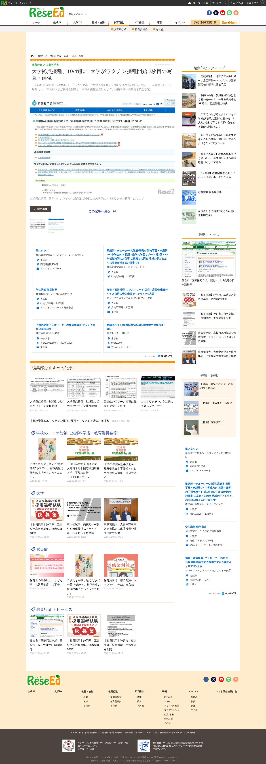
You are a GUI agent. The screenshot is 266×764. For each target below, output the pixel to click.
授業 (85, 697)
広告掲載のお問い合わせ (111, 732)
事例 (159, 22)
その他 (160, 29)
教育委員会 (141, 29)
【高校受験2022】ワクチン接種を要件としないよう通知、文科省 (80, 420)
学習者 (194, 697)
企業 (193, 706)
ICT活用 (168, 697)
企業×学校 (169, 714)
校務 (85, 701)
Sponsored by (150, 356)
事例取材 (168, 719)
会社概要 (129, 732)
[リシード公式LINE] (228, 679)
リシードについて (144, 732)
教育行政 (119, 22)
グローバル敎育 (171, 706)
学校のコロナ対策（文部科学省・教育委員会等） (78, 433)
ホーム (36, 22)
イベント (180, 22)
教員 (193, 701)
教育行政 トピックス (54, 609)
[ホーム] (32, 56)
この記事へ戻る (102, 210)
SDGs (167, 701)
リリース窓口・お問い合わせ (84, 732)
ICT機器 (139, 22)
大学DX (77, 22)
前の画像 (42, 209)
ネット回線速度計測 (226, 691)
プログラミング (171, 710)
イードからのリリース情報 (183, 732)
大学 (40, 493)
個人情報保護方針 (163, 732)
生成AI (57, 22)
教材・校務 (98, 22)
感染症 (42, 549)
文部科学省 (120, 29)
